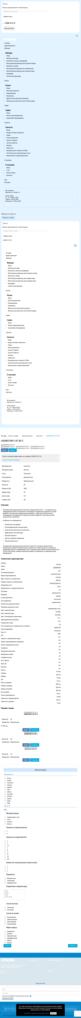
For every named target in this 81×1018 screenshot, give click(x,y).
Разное (6, 81)
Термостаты (10, 148)
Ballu (8, 803)
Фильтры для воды (12, 58)
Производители (8, 774)
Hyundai (9, 787)
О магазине (7, 160)
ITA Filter (9, 796)
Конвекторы (10, 96)
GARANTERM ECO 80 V (30, 734)
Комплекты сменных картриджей (16, 61)
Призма (9, 940)
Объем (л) (7, 806)
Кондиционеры (11, 93)
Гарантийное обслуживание (15, 118)
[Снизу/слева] (14, 897)
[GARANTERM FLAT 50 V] (31, 712)
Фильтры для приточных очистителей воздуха (20, 101)
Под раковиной (11, 924)
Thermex (9, 785)
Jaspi (8, 789)
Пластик (9, 822)
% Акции (7, 43)
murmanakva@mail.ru (11, 971)
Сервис (6, 105)
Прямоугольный (11, 936)
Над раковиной (11, 922)
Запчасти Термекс (11, 140)
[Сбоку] (14, 891)
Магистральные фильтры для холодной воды (20, 71)
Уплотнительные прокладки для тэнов (18, 153)
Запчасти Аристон (11, 143)
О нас (8, 170)
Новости (31, 964)
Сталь (9, 819)
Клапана (9, 145)
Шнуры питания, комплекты (15, 133)
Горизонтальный (12, 919)
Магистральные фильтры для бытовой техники (21, 63)
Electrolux (10, 794)
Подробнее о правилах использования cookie (36, 1013)
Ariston (9, 778)
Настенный (10, 910)
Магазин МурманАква (36, 970)
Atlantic (9, 780)
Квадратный (10, 931)
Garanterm (10, 783)
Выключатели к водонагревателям (17, 156)
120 (8, 859)
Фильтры (7, 48)
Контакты (9, 175)
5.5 (8, 845)
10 (7, 854)
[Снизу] (14, 895)
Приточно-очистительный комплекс (17, 98)
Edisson (9, 792)
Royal (8, 801)
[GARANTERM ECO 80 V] (30, 732)
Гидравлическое (12, 883)
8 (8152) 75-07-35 (10, 204)
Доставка (32, 967)
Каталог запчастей (54, 978)
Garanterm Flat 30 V (31, 749)
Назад (8, 56)
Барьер (9, 798)
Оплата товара (10, 173)
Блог (5, 180)
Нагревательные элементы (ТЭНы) (16, 150)
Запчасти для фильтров (13, 76)
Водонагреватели (9, 46)
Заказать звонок (7, 998)
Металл (9, 824)
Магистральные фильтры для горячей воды (19, 68)
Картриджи (9, 74)
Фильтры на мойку (12, 66)
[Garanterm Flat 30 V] (31, 747)
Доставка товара (53, 967)
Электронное (11, 880)
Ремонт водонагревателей (14, 115)
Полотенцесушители (12, 91)
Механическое (11, 878)
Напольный (10, 907)
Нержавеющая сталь (13, 817)
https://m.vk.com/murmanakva (17, 972)
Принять (53, 1013)
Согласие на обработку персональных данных (15, 996)
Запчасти (7, 123)
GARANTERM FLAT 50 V (31, 714)
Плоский (9, 933)
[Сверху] (14, 893)
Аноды (8, 135)
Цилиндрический (12, 938)
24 (7, 857)
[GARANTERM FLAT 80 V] (8, 444)
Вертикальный (11, 917)
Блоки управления (12, 138)
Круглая (9, 942)
